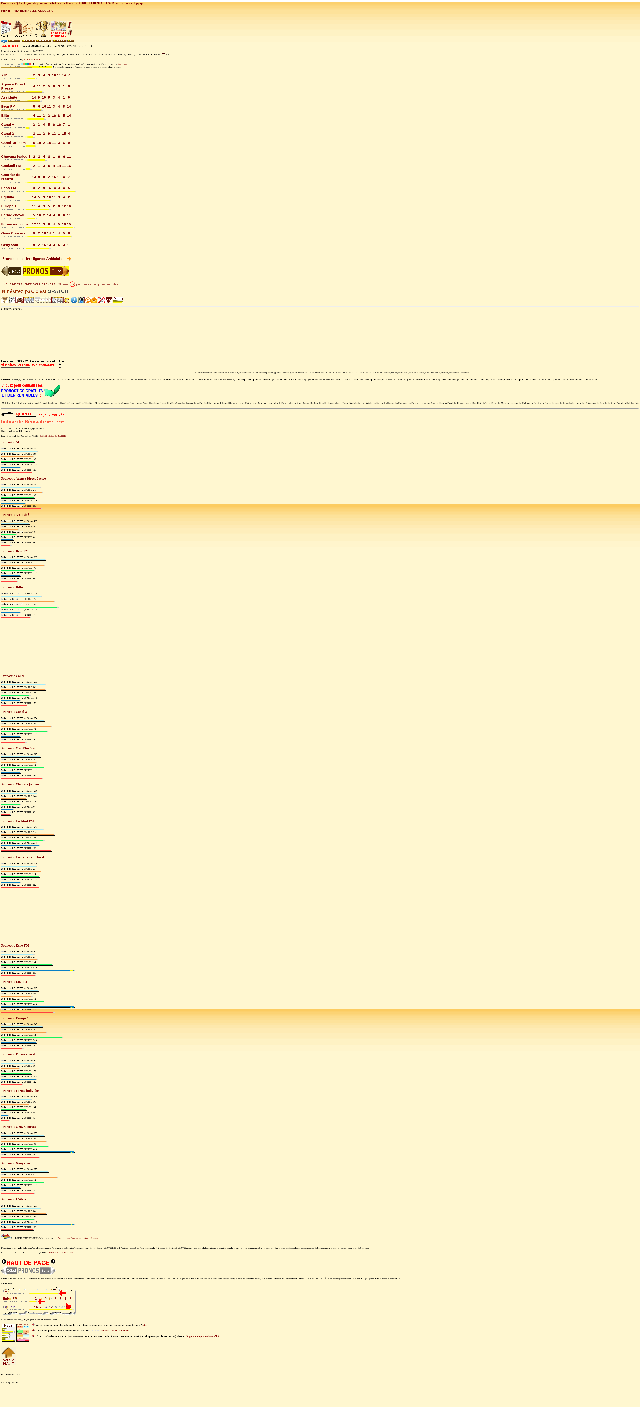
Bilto (5, 116)
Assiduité (9, 97)
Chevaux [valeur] (15, 157)
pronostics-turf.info (31, 59)
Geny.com (9, 245)
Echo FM (8, 188)
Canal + (7, 125)
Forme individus (15, 224)
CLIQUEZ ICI (46, 10)
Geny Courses (13, 233)
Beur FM (8, 106)
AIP (4, 75)
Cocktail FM (11, 166)
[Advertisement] (320, 333)
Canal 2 (7, 134)
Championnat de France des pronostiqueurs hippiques (78, 1238)
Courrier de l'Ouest (10, 177)
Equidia (7, 197)
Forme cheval (12, 215)
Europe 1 (8, 206)
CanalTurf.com (13, 143)
